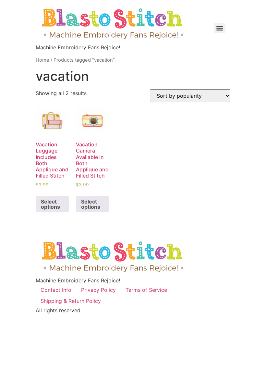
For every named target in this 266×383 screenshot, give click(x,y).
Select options (50, 204)
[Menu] (219, 28)
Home (42, 60)
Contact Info (56, 290)
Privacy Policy (98, 290)
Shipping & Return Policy (71, 301)
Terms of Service (146, 290)
